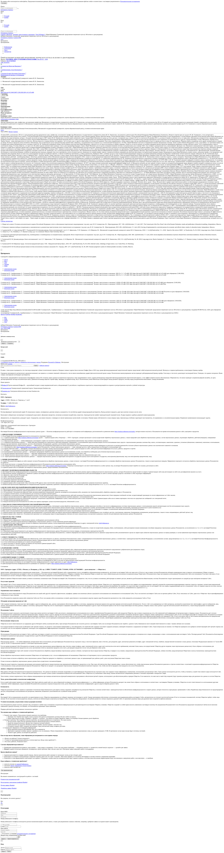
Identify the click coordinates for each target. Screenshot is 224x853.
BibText (3, 314)
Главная (3, 34)
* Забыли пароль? (44, 365)
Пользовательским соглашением (130, 1)
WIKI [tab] (5, 266)
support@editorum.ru (22, 764)
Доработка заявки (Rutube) (9, 788)
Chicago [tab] (6, 264)
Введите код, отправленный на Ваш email (13, 835)
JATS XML (7, 328)
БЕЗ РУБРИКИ (11, 61)
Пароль (3, 849)
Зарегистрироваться (13, 838)
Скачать (15, 131)
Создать (10, 364)
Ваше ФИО (4, 811)
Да (1, 803)
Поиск (3, 6)
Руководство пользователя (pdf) (10, 779)
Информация (8, 47)
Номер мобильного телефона (9, 818)
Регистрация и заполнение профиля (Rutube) (14, 782)
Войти (36, 365)
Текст (6, 50)
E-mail (2, 826)
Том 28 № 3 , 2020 (42, 59)
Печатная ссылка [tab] (9, 270)
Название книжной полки (9, 341)
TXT (5, 322)
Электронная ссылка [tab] (10, 269)
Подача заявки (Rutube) (8, 785)
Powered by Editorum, (54, 362)
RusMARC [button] (19, 314)
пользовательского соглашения (26, 833)
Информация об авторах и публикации (12, 75)
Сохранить (10, 343)
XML (5, 319)
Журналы (9, 34)
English (6, 17)
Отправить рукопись (7, 10)
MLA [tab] (5, 261)
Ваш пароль (4, 828)
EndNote (8, 314)
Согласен (3, 3)
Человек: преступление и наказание (24, 34)
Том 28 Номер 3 (40, 34)
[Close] (1, 250)
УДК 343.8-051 (5, 62)
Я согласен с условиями (9, 833)
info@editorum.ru (10, 406)
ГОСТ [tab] (6, 259)
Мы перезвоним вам (6, 770)
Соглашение (4, 362)
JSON (6, 320)
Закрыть (3, 343)
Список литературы (7, 221)
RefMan (13, 314)
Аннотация (7, 48)
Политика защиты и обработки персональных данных (24, 362)
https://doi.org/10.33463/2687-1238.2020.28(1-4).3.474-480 (17, 92)
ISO (5, 317)
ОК (19, 837)
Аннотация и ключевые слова (10, 119)
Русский (6, 16)
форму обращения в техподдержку (21, 765)
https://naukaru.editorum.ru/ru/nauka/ (125, 431)
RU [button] (2, 13)
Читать (11, 131)
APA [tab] (5, 263)
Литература (7, 51)
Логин (3, 847)
